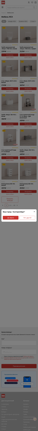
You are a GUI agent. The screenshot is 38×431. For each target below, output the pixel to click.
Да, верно (10, 218)
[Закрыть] (34, 212)
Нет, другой (27, 218)
